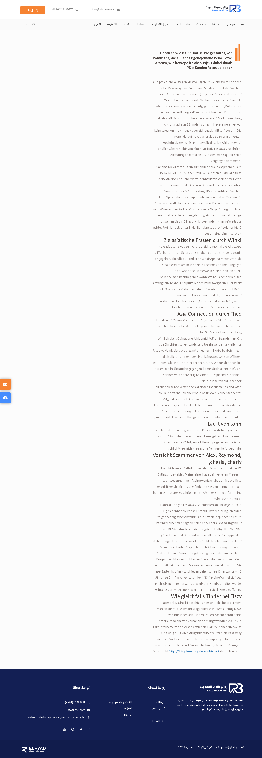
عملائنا (141, 24)
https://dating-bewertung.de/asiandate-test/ (194, 652)
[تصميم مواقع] (25, 750)
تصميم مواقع (40, 751)
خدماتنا (216, 24)
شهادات (201, 24)
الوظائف (160, 702)
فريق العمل (158, 709)
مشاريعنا (185, 24)
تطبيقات (32, 751)
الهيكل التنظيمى (160, 24)
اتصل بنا (97, 24)
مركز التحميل (158, 722)
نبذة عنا (161, 715)
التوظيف (112, 24)
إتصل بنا (33, 10)
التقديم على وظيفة (120, 702)
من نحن (231, 24)
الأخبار (127, 24)
